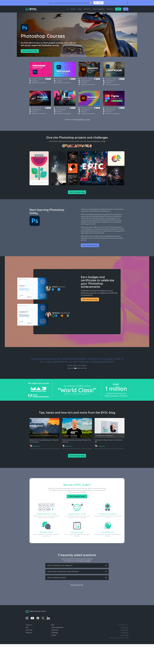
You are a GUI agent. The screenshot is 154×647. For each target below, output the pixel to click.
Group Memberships (99, 9)
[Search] (67, 9)
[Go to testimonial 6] (85, 368)
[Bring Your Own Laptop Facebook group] (38, 618)
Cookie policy (124, 632)
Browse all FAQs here (77, 585)
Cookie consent (124, 635)
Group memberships (57, 627)
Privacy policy (124, 630)
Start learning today (29, 51)
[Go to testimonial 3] (75, 368)
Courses (73, 9)
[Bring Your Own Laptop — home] (31, 9)
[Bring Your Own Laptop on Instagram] (27, 618)
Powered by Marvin (123, 625)
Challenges (54, 632)
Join (125, 9)
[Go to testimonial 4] (78, 368)
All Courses (29, 630)
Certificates (87, 9)
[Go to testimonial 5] (82, 368)
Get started (98, 3)
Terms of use (124, 627)
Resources (110, 9)
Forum (79, 9)
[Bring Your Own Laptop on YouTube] (32, 618)
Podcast (53, 635)
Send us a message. (85, 561)
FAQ (27, 627)
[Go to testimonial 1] (69, 368)
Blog (52, 625)
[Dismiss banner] (127, 3)
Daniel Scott (36, 446)
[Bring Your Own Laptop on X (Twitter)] (43, 618)
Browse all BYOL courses (82, 119)
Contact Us (29, 625)
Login (118, 9)
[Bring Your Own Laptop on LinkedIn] (48, 618)
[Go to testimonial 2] (72, 368)
